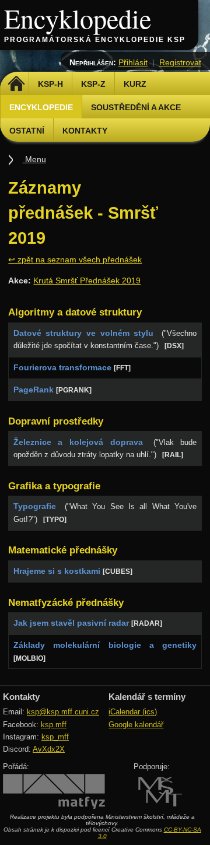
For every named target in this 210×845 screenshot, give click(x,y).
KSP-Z (93, 84)
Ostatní (26, 130)
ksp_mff (55, 736)
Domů (16, 84)
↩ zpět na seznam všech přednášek (75, 259)
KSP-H (50, 84)
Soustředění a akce (136, 107)
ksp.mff (53, 724)
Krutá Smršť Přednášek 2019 (87, 280)
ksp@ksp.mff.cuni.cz (63, 711)
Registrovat (180, 62)
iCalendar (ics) (132, 711)
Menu (34, 159)
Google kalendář (135, 724)
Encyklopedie (77, 18)
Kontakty (84, 130)
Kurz (135, 84)
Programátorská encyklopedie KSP (95, 39)
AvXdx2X (49, 749)
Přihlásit (133, 62)
